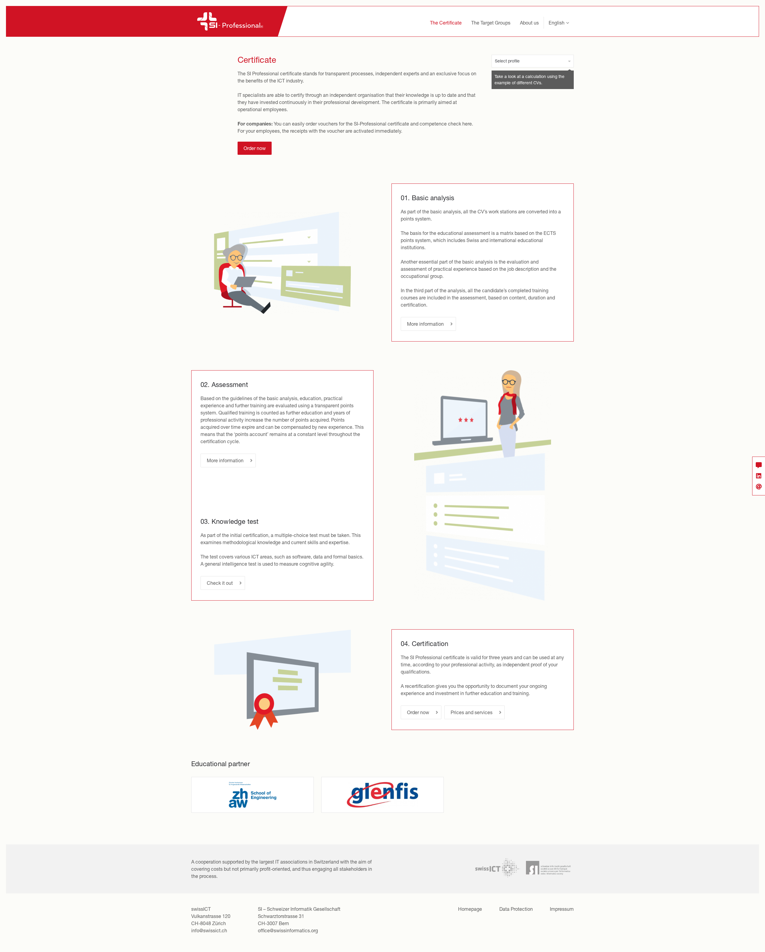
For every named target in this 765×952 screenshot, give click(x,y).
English (556, 23)
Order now (255, 148)
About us (529, 23)
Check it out (220, 583)
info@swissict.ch (209, 930)
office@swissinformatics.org (288, 930)
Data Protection (516, 909)
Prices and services (471, 712)
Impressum (562, 909)
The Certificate (446, 23)
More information (425, 324)
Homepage (470, 909)
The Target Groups (490, 23)
